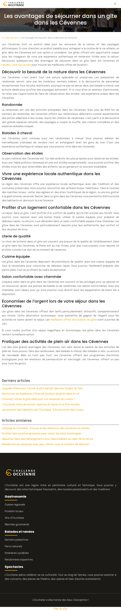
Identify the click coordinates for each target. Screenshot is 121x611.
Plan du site (60, 609)
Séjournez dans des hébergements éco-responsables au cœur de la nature (47, 439)
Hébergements (12, 38)
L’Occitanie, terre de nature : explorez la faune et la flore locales (41, 404)
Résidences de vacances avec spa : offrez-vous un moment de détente (45, 444)
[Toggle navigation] (115, 4)
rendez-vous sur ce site (16, 65)
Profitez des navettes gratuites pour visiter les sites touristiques (41, 433)
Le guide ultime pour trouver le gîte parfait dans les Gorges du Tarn (42, 388)
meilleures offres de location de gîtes (73, 319)
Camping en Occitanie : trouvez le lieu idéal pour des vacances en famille (45, 428)
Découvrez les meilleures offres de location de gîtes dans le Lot (41, 394)
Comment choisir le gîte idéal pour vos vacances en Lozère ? (38, 399)
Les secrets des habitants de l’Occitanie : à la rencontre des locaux (43, 410)
